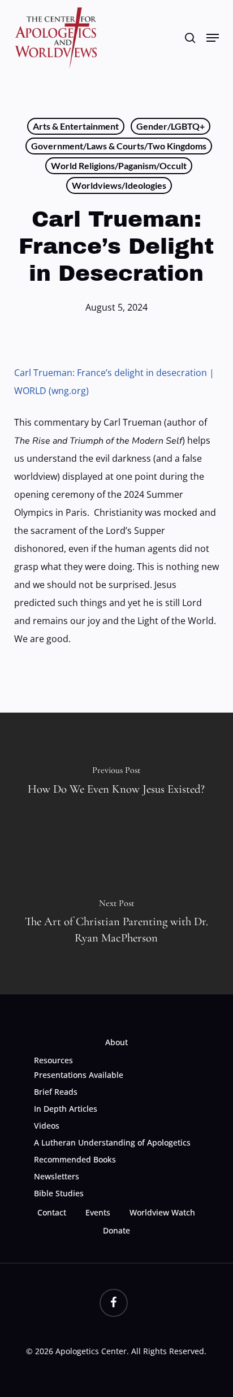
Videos (46, 1125)
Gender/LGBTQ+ (170, 126)
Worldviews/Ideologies (119, 185)
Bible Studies (59, 1193)
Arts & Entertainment (76, 126)
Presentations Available (78, 1074)
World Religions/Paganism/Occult (119, 165)
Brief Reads (55, 1091)
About (116, 1042)
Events (97, 1212)
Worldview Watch (162, 1212)
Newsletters (56, 1176)
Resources (53, 1060)
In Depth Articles (65, 1108)
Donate (116, 1230)
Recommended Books (75, 1159)
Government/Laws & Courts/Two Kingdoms (118, 145)
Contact (51, 1212)
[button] (212, 37)
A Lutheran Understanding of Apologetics (112, 1142)
